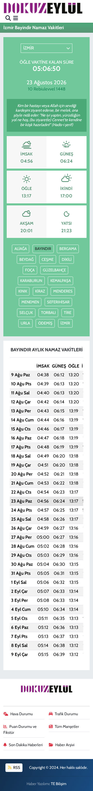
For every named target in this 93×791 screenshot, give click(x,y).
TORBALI (48, 312)
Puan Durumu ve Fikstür (20, 729)
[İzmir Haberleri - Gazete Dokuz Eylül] (42, 8)
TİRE (67, 312)
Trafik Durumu (66, 714)
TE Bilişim (58, 783)
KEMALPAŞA (60, 280)
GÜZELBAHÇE (54, 270)
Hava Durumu (21, 714)
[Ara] (8, 18)
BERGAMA (67, 248)
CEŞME (47, 259)
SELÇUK (26, 312)
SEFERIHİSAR (58, 302)
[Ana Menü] (15, 18)
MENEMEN (30, 302)
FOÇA (30, 270)
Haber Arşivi (64, 745)
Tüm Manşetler (67, 726)
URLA (25, 323)
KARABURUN (31, 280)
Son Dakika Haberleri (26, 745)
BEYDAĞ (26, 259)
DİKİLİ (67, 259)
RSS (16, 767)
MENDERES (63, 291)
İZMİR (65, 323)
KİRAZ (40, 291)
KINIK (22, 291)
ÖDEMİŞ (45, 323)
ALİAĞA (20, 248)
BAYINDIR (43, 248)
